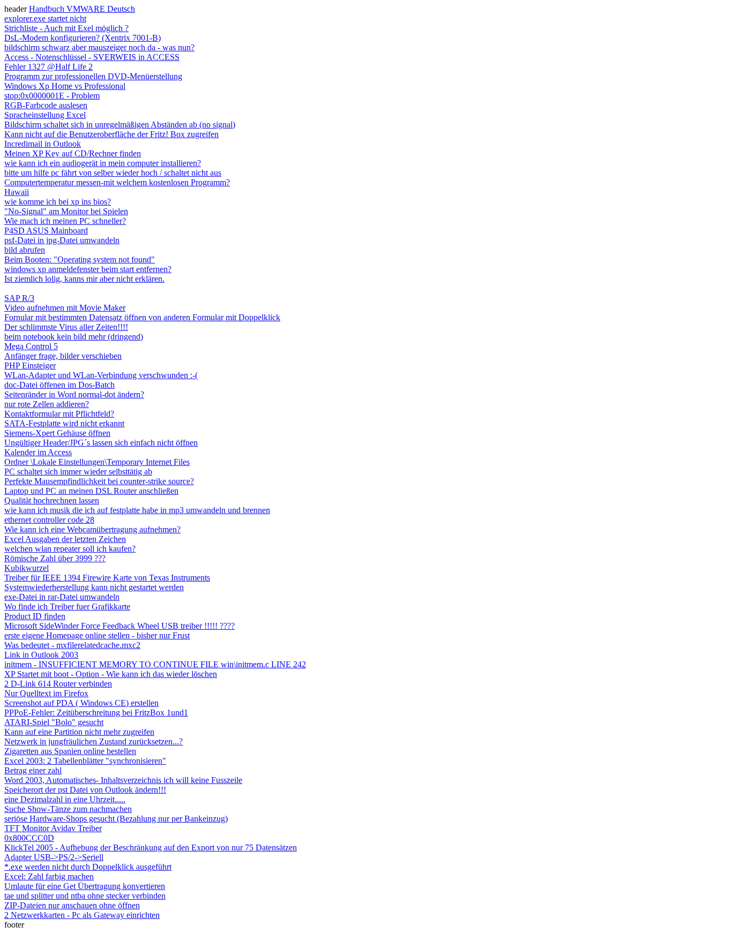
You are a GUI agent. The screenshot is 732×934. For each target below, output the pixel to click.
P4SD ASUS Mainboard (46, 230)
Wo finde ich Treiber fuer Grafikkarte (67, 606)
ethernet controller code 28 (49, 519)
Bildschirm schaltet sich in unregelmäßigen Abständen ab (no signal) (119, 124)
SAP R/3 (19, 298)
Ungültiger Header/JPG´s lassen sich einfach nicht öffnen (101, 442)
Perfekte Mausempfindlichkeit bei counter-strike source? (99, 481)
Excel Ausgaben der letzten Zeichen (65, 539)
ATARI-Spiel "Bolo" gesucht (53, 722)
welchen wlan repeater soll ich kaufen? (70, 548)
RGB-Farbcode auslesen (45, 105)
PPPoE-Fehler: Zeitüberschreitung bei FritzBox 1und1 (96, 712)
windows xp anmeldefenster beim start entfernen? (87, 269)
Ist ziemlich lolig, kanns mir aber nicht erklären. (84, 278)
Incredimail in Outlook (42, 143)
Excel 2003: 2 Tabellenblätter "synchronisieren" (85, 760)
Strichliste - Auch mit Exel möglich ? (66, 28)
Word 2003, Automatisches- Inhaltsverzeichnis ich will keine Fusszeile (123, 780)
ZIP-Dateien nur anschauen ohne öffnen (72, 905)
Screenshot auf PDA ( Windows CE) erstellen (81, 702)
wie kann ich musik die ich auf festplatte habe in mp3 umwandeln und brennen (137, 510)
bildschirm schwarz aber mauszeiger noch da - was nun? (99, 47)
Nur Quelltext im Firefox (46, 693)
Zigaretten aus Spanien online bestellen (70, 751)
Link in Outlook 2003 (41, 654)
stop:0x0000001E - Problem (52, 95)
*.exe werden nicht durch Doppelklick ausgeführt (87, 866)
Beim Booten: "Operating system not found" (79, 259)
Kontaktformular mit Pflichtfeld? (59, 413)
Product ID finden (34, 616)
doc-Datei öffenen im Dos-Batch (59, 384)
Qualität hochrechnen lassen (51, 500)
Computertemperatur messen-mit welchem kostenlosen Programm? (117, 182)
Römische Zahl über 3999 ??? (55, 558)
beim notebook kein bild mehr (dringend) (73, 336)
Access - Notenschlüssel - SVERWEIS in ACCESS (92, 57)
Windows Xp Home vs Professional (64, 86)
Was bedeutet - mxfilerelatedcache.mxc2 (72, 645)
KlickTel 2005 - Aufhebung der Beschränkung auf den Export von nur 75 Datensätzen (150, 847)
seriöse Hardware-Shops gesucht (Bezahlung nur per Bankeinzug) (116, 818)
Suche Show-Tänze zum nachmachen (68, 809)
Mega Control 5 (31, 346)
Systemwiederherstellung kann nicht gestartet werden (94, 587)
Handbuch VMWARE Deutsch (82, 8)
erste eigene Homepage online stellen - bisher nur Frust (97, 635)
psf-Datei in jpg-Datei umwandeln (61, 240)
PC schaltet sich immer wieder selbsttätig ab (78, 471)
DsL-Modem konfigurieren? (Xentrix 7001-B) (82, 37)
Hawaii (16, 192)
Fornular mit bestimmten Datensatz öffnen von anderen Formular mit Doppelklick (142, 317)
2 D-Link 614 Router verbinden (58, 683)
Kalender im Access (38, 452)
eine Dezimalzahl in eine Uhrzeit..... (64, 799)
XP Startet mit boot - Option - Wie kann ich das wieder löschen (110, 674)
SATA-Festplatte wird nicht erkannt (64, 423)
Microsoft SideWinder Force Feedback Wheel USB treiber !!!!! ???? (119, 625)
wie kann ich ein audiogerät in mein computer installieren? (102, 163)
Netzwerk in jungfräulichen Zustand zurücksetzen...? (93, 741)
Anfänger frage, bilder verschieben (63, 355)
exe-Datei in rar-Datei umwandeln (61, 596)
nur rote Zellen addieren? (46, 404)
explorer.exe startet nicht (45, 18)
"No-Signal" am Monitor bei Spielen (66, 211)
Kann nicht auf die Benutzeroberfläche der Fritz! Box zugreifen (111, 134)
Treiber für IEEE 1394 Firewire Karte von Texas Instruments (107, 577)
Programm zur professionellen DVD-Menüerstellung (93, 76)
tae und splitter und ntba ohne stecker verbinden (85, 895)
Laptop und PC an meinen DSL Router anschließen (91, 490)
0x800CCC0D (29, 837)
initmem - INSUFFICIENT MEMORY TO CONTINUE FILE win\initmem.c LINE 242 (155, 664)
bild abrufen (24, 249)
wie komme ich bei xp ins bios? (57, 201)
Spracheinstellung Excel (45, 114)
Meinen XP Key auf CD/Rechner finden (72, 153)
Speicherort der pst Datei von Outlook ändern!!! (85, 789)
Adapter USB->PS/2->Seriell (53, 857)
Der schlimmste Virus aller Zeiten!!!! (66, 327)
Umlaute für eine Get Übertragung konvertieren (84, 886)
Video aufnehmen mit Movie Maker (64, 307)
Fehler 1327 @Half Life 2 (48, 66)
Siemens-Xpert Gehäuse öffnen (57, 433)
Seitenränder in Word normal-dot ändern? (74, 394)
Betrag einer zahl (33, 770)
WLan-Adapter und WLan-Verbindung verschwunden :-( (101, 375)
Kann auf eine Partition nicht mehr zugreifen (79, 731)
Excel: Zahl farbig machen (49, 876)
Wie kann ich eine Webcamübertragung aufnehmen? (92, 529)
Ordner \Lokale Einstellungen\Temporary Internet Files (97, 461)
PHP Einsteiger (30, 365)
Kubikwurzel (26, 568)
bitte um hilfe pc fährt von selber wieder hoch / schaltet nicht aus (112, 172)
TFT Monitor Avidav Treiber (53, 828)
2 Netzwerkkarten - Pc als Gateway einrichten (82, 915)
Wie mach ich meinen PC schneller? (65, 220)
